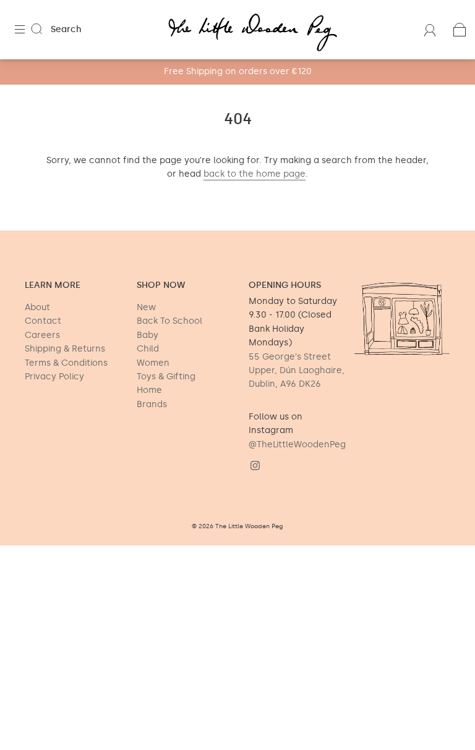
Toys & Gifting (166, 376)
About (37, 307)
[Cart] (460, 29)
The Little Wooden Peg (249, 526)
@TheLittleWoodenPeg (297, 444)
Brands (152, 404)
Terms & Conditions (66, 363)
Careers (42, 335)
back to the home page (254, 174)
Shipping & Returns (65, 348)
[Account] (430, 29)
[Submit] (44, 29)
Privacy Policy (54, 376)
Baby (147, 335)
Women (153, 363)
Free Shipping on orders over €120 (238, 71)
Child (148, 348)
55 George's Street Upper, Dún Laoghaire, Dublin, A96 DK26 (296, 371)
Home (149, 390)
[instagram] (254, 465)
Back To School (169, 321)
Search (66, 29)
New (146, 307)
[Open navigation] (28, 29)
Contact (43, 321)
